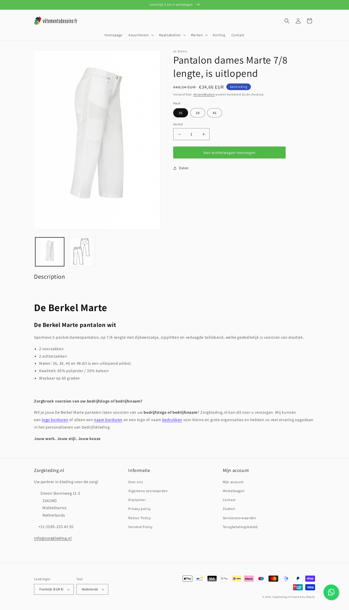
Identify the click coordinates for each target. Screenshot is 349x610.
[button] (140, 35)
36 (181, 113)
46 (215, 113)
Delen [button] (184, 168)
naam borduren (108, 419)
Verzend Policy (140, 526)
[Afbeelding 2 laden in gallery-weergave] (81, 251)
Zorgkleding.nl (281, 597)
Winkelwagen (234, 491)
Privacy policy (139, 508)
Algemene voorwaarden (148, 491)
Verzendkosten (204, 94)
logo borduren (55, 419)
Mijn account (233, 482)
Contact (229, 499)
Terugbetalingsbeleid (240, 526)
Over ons (135, 482)
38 (198, 113)
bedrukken (172, 419)
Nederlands (90, 589)
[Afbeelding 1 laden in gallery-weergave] (49, 251)
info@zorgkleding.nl (53, 538)
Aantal (178, 124)
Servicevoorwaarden (239, 518)
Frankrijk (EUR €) (51, 589)
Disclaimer (137, 499)
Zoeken (229, 508)
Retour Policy (139, 518)
